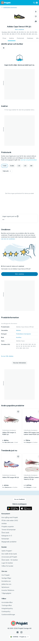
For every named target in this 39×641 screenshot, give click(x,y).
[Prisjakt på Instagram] (21, 632)
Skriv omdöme (19, 29)
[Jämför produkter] (36, 21)
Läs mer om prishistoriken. (29, 160)
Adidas (18, 330)
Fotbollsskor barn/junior (10, 7)
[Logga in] (37, 2)
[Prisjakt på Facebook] (17, 632)
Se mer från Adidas (7, 356)
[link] (11, 426)
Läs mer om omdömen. (8, 239)
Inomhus (18, 337)
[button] (36, 11)
